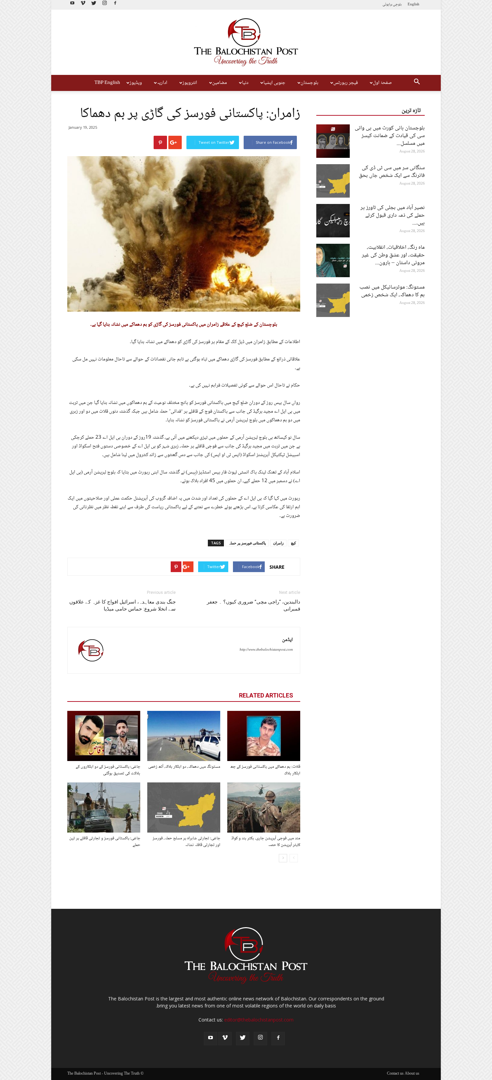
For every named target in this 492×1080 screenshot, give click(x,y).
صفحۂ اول (382, 83)
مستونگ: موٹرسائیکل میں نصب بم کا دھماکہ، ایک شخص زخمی (392, 291)
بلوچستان (309, 83)
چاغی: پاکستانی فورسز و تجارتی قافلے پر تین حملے (104, 842)
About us (412, 1074)
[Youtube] (72, 5)
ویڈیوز (136, 83)
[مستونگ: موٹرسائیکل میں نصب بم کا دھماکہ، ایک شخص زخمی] (333, 300)
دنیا (245, 83)
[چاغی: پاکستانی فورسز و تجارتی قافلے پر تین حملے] (103, 807)
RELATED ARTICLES (266, 695)
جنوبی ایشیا (274, 83)
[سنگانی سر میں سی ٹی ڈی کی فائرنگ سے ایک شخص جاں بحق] (333, 181)
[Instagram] (104, 5)
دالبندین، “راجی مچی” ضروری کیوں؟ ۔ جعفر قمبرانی (253, 605)
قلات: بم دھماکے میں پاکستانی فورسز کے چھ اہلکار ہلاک (265, 770)
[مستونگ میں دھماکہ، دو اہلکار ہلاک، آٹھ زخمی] (183, 736)
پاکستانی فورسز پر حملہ (247, 542)
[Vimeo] (83, 5)
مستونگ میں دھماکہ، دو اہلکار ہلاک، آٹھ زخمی (184, 766)
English (413, 4)
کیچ (293, 542)
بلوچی (397, 4)
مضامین (219, 83)
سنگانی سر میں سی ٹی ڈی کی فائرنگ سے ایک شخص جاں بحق (392, 172)
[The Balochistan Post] (246, 42)
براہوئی (387, 4)
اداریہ (162, 83)
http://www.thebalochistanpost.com (266, 650)
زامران (278, 542)
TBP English (107, 83)
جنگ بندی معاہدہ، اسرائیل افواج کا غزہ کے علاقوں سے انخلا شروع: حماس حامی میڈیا (122, 605)
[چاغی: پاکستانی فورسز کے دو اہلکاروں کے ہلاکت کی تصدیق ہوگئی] (103, 736)
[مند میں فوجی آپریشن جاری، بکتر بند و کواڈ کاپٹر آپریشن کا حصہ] (263, 807)
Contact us (395, 1074)
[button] (417, 83)
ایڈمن (287, 640)
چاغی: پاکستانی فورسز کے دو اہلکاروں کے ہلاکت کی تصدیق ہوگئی (108, 770)
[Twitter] (94, 5)
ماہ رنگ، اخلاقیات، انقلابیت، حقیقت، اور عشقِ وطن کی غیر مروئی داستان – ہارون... (393, 255)
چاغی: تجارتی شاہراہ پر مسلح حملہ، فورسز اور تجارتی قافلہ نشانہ (186, 842)
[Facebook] (115, 5)
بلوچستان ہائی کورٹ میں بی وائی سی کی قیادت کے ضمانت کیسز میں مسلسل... (390, 135)
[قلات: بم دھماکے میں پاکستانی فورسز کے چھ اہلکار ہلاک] (263, 736)
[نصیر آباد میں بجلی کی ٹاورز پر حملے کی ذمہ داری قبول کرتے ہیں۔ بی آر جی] (333, 220)
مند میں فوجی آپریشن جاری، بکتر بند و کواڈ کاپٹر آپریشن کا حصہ (265, 842)
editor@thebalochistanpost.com (259, 1019)
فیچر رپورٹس (345, 83)
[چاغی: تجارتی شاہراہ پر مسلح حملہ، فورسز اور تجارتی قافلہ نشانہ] (183, 807)
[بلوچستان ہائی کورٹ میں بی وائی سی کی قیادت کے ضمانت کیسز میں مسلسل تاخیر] (333, 141)
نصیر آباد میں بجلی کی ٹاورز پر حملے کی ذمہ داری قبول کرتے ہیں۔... (392, 215)
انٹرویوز (189, 83)
